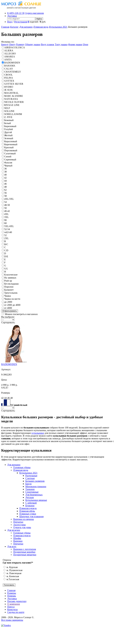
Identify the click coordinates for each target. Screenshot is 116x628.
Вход (9, 21)
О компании (13, 604)
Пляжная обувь (27, 511)
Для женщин (26, 27)
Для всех (11, 546)
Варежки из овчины (23, 519)
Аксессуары (19, 524)
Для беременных (34, 494)
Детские (29, 497)
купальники (38, 433)
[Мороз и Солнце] (21, 8)
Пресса (10, 606)
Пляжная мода (41, 27)
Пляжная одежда (28, 508)
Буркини (29, 505)
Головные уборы (22, 467)
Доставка (12, 16)
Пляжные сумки (27, 513)
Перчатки (18, 522)
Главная (5, 27)
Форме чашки (75, 44)
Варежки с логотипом (24, 549)
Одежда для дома (22, 527)
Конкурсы (12, 609)
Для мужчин (13, 530)
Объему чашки (32, 44)
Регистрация (20, 21)
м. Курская (12, 567)
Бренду (5, 44)
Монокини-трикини (35, 486)
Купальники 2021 (58, 27)
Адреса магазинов (34, 13)
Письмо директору (17, 601)
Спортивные (32, 492)
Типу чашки (61, 44)
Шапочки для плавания (31, 516)
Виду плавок (47, 44)
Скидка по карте (15, 612)
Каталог (14, 27)
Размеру (20, 44)
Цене (85, 44)
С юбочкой (31, 503)
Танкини (30, 489)
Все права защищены (12, 620)
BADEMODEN (9, 364)
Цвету (12, 44)
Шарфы (17, 538)
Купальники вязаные (36, 500)
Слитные (30, 478)
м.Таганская (12, 579)
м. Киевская (12, 576)
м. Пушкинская (14, 570)
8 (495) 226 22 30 (15, 13)
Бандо (28, 483)
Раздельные (31, 475)
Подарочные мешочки (24, 554)
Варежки (18, 541)
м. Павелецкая (13, 573)
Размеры (11, 593)
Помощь (11, 596)
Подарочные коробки (24, 552)
